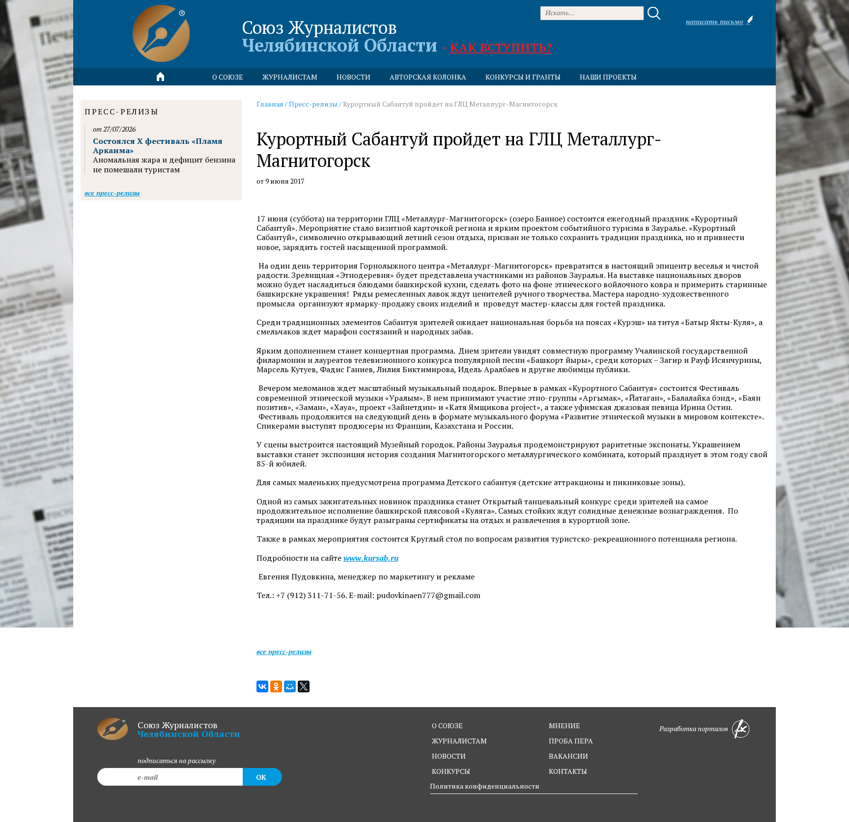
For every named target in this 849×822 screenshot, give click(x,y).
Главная (269, 104)
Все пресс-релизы (283, 651)
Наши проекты (608, 77)
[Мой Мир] (290, 686)
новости (353, 77)
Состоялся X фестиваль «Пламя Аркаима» (158, 146)
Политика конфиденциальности (484, 786)
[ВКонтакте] (262, 686)
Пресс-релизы (313, 104)
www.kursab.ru (370, 558)
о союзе (447, 725)
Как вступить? (501, 47)
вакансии (568, 756)
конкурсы (451, 771)
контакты (568, 771)
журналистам (459, 740)
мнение (564, 725)
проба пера (571, 740)
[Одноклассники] (276, 686)
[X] (304, 686)
